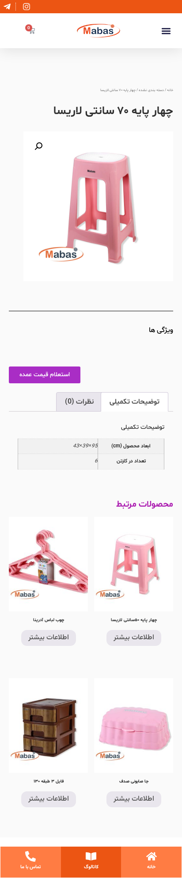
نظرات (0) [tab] (79, 402)
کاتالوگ (91, 867)
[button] (166, 30)
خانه (170, 90)
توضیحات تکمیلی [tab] (134, 402)
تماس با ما (30, 867)
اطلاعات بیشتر (134, 637)
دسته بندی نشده (151, 90)
